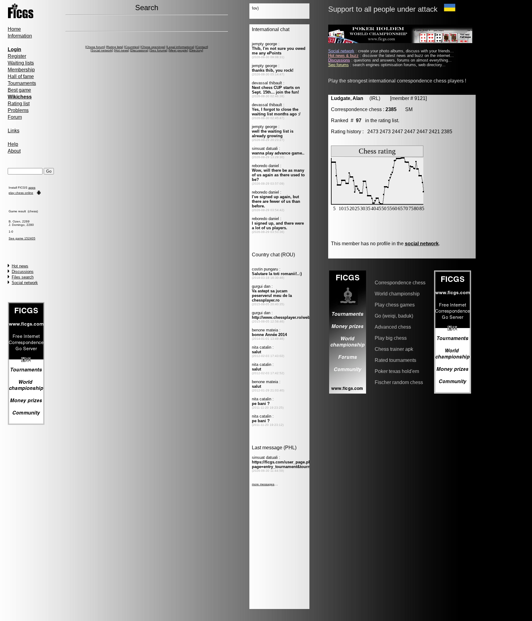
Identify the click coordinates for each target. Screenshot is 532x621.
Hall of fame (21, 76)
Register (17, 56)
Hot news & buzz (343, 55)
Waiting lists (21, 63)
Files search (23, 277)
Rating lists (114, 47)
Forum (15, 117)
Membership (21, 69)
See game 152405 (22, 238)
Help (13, 144)
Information (20, 35)
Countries (132, 47)
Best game (19, 90)
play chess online (21, 192)
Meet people (178, 50)
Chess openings (152, 47)
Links (13, 130)
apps (31, 187)
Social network (25, 282)
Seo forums (158, 50)
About (14, 151)
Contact (201, 47)
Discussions (23, 271)
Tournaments (22, 83)
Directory (196, 50)
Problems (18, 110)
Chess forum (95, 47)
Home (14, 29)
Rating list (19, 103)
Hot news (20, 266)
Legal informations (180, 47)
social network (422, 243)
